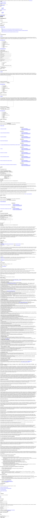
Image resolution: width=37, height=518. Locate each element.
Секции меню (2, 218)
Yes (0, 496)
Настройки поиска (2, 110)
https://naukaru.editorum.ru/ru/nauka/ (23, 302)
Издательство (2, 54)
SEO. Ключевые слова (3, 175)
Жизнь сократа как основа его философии (5, 204)
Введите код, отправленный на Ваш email (5, 510)
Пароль (1, 516)
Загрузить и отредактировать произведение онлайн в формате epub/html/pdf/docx (10, 198)
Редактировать (22, 127)
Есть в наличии (4, 62)
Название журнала (2, 59)
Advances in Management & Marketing (4, 132)
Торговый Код (2, 56)
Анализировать (4, 92)
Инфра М (3, 89)
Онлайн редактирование (24, 128)
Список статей (2, 125)
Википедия (3, 43)
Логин (1, 515)
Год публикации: (2, 108)
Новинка (3, 63)
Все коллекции (4, 41)
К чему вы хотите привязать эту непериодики (6, 214)
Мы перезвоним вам (3, 483)
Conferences (1, 3)
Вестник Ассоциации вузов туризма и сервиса (6, 160)
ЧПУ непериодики (2, 217)
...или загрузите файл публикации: (4, 107)
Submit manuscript (2, 5)
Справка (1, 71)
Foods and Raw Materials (3, 136)
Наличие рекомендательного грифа (6, 65)
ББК (3, 64)
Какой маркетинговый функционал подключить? (6, 180)
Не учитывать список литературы (5, 109)
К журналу (10, 171)
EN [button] (0, 6)
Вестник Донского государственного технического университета (8, 164)
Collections (4, 3)
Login (14, 245)
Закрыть (1, 92)
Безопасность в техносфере (3, 152)
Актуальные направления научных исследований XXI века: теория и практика (10, 144)
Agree (1, 1)
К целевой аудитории (5, 171)
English (2, 8)
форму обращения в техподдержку (8, 481)
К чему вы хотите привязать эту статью (5, 170)
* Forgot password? (18, 245)
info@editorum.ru (4, 266)
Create (3, 244)
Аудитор (1, 148)
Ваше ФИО (1, 500)
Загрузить (8, 82)
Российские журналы (5, 113)
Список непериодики (3, 201)
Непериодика (2, 225)
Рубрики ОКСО (2, 60)
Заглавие (1, 57)
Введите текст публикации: (3, 81)
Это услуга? (1, 179)
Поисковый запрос (2, 66)
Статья (1, 181)
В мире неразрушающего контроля (4, 156)
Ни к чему (2, 171)
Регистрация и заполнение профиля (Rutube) (5, 488)
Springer (3, 47)
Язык (1, 172)
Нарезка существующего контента (4, 124)
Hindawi (3, 116)
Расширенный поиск (3, 48)
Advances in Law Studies (3, 128)
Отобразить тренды (3, 67)
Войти (3, 517)
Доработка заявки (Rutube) (3, 490)
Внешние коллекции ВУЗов (5, 44)
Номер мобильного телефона (3, 503)
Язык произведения (2, 51)
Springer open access (4, 46)
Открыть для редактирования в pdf (25, 137)
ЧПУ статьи (1, 173)
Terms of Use (30, 0)
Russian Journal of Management (4, 140)
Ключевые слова (2, 53)
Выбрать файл (9, 123)
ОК (7, 511)
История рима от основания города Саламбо (5, 208)
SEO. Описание (2, 178)
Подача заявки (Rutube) (3, 489)
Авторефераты (4, 42)
